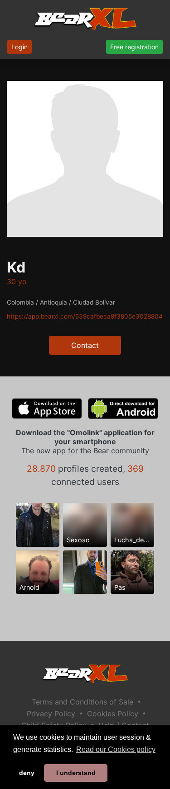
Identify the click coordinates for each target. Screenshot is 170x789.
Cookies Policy (112, 713)
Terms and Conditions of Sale (82, 701)
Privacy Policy (51, 713)
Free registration (134, 47)
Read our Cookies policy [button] (115, 749)
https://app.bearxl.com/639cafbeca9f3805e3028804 (85, 316)
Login (19, 47)
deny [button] (26, 772)
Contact (85, 345)
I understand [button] (76, 772)
